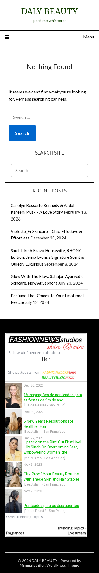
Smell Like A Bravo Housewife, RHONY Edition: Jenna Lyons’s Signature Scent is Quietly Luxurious (47, 257)
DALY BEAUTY (49, 11)
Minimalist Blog (33, 565)
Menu (88, 36)
